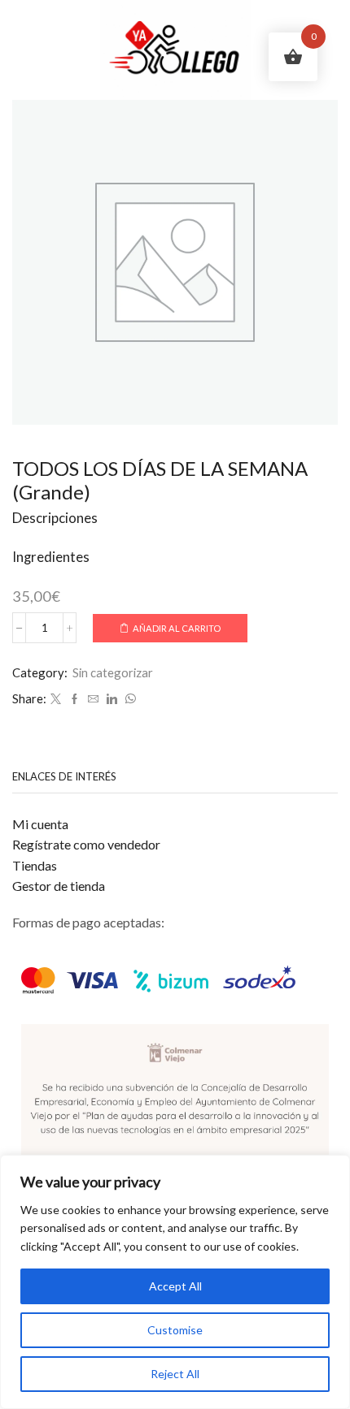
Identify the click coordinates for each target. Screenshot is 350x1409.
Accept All (175, 1286)
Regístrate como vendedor (86, 844)
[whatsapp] (128, 699)
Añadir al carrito (177, 628)
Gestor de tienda (58, 885)
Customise (175, 1330)
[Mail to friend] (93, 699)
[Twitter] (55, 699)
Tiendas (34, 865)
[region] (175, 1282)
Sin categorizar (112, 672)
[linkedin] (112, 699)
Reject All (175, 1374)
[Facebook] (74, 699)
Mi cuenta (40, 824)
